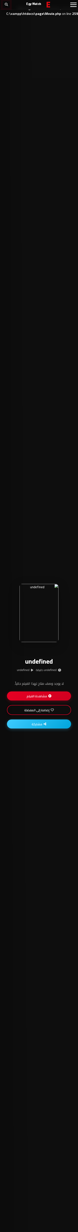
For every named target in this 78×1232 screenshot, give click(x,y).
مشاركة (37, 724)
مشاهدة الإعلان (37, 631)
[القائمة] (73, 5)
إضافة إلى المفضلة (36, 710)
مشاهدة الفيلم (37, 696)
